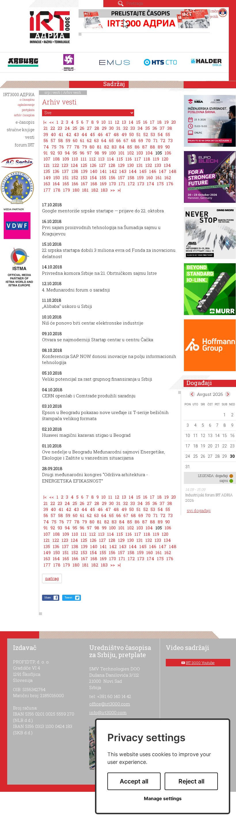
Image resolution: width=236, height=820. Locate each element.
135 (46, 171)
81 (99, 147)
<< (51, 122)
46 (100, 134)
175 (160, 183)
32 (125, 128)
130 (130, 165)
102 (130, 153)
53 (153, 134)
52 (145, 134)
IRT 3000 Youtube (200, 662)
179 (66, 190)
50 (131, 134)
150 (56, 177)
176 (169, 183)
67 (125, 140)
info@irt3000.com (108, 712)
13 (124, 122)
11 (110, 122)
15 (138, 122)
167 (84, 183)
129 (121, 165)
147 (162, 171)
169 (103, 183)
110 (75, 159)
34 (140, 128)
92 (52, 153)
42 (68, 134)
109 (65, 159)
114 (110, 159)
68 (133, 140)
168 (93, 183)
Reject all (191, 781)
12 (117, 122)
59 (68, 140)
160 (149, 177)
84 (122, 147)
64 (103, 140)
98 (96, 153)
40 (53, 134)
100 (112, 153)
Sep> (228, 394)
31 (118, 128)
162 (167, 177)
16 (145, 122)
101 (121, 153)
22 (52, 128)
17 (152, 122)
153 (84, 177)
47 (108, 134)
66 (118, 140)
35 (147, 128)
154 (93, 177)
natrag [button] (52, 578)
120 (165, 159)
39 (45, 134)
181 (85, 190)
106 (168, 153)
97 (89, 153)
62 (89, 140)
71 (155, 140)
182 (94, 190)
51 (138, 134)
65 (111, 140)
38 (169, 128)
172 (131, 183)
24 (67, 128)
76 (61, 147)
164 (56, 183)
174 (150, 183)
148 (172, 171)
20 (173, 122)
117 (137, 159)
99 (104, 153)
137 (65, 171)
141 (103, 171)
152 (74, 177)
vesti (56, 92)
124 (74, 165)
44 (84, 134)
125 (84, 165)
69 (140, 140)
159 (140, 177)
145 (142, 171)
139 (84, 171)
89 (160, 147)
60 (75, 140)
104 (149, 153)
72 (162, 140)
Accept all (134, 781)
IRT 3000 (51, 28)
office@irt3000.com (109, 704)
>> (112, 190)
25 (75, 128)
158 (130, 177)
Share (47, 597)
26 (82, 128)
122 (55, 165)
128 (112, 165)
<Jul (192, 394)
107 (46, 159)
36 (155, 128)
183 (104, 190)
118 (147, 159)
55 (167, 134)
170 (112, 183)
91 (45, 153)
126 (93, 165)
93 (60, 153)
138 (74, 171)
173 (140, 183)
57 (53, 140)
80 (92, 147)
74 (46, 147)
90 (167, 147)
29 (104, 128)
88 (152, 147)
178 (56, 190)
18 (159, 122)
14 (131, 122)
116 (128, 159)
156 (112, 177)
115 (120, 159)
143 (122, 171)
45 (92, 134)
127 (102, 165)
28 (96, 128)
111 (84, 159)
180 (76, 190)
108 (56, 159)
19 (166, 122)
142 (113, 171)
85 (129, 147)
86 (137, 147)
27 (89, 128)
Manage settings (163, 798)
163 (46, 183)
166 (75, 183)
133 (158, 165)
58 (60, 140)
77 (69, 147)
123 (65, 165)
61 (82, 140)
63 (96, 140)
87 (144, 147)
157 (121, 177)
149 (47, 177)
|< (45, 122)
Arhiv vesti (72, 92)
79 (84, 147)
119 (156, 159)
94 (67, 153)
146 (152, 171)
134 (167, 165)
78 (76, 147)
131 (139, 165)
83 (114, 147)
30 (111, 128)
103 (139, 153)
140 (93, 171)
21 (45, 128)
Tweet (68, 597)
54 (160, 134)
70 (148, 140)
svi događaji (199, 510)
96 (82, 153)
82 (106, 147)
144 (133, 171)
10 (103, 122)
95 (75, 153)
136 (56, 171)
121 (46, 165)
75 (54, 147)
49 (124, 134)
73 (170, 140)
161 (158, 177)
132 (148, 165)
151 (65, 177)
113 (101, 159)
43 (76, 134)
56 (45, 140)
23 (60, 128)
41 (60, 134)
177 (47, 190)
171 (122, 183)
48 (116, 134)
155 (103, 177)
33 (132, 128)
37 (162, 128)
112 (92, 159)
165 (65, 183)
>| (119, 190)
